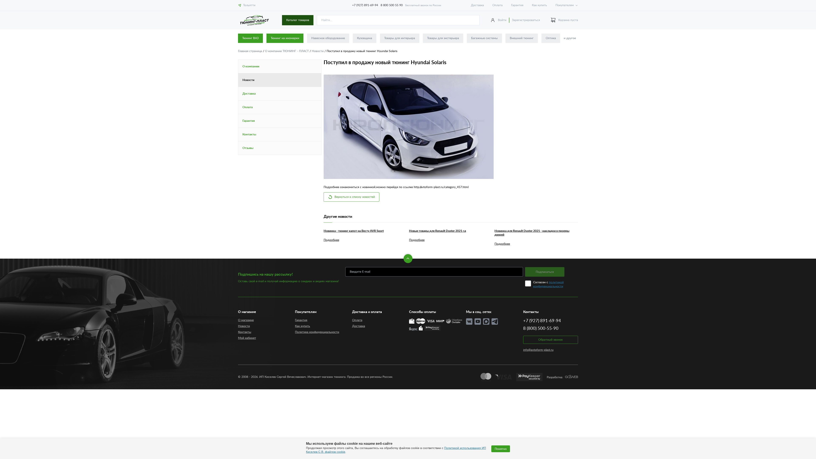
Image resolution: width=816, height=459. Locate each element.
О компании (250, 66)
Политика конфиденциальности (317, 332)
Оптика (551, 38)
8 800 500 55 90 (392, 5)
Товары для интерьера (399, 38)
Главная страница (250, 51)
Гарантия (517, 5)
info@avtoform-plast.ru (538, 349)
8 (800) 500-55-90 (540, 328)
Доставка (477, 5)
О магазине (246, 320)
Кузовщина (364, 38)
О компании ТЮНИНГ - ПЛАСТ (287, 51)
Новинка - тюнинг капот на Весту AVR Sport (354, 231)
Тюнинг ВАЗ (250, 38)
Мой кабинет (247, 338)
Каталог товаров (297, 20)
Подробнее (331, 240)
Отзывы (247, 148)
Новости (318, 51)
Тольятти (249, 5)
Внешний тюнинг (522, 38)
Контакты (249, 134)
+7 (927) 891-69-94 (365, 5)
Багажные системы (484, 38)
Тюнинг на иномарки (285, 38)
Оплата (497, 5)
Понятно (501, 448)
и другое (570, 38)
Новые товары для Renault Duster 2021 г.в (437, 231)
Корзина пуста (568, 20)
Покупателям (564, 5)
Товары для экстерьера (443, 38)
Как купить (539, 5)
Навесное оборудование (328, 38)
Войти (502, 20)
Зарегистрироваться (526, 20)
